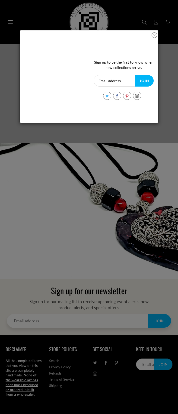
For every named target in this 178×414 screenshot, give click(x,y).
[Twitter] (107, 96)
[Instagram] (137, 96)
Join (144, 80)
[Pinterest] (127, 96)
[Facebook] (117, 96)
